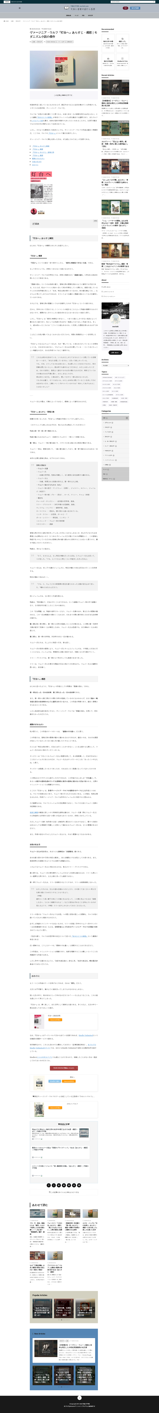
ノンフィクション (110, 460)
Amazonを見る (55, 1020)
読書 (12, 21)
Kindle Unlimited (51, 41)
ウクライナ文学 (108, 388)
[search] (153, 1)
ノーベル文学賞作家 (109, 395)
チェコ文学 (107, 391)
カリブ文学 (118, 388)
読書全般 (68, 15)
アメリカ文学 (119, 381)
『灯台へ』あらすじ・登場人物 (43, 152)
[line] (64, 1185)
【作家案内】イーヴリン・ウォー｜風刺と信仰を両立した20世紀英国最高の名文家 (115, 103)
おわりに (35, 165)
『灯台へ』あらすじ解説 (40, 146)
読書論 (107, 464)
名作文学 (90, 15)
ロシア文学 (107, 398)
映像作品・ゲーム (109, 478)
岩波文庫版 (34, 812)
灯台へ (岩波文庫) (54, 1016)
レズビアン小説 (37, 120)
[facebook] (49, 1185)
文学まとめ (109, 422)
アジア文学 (109, 432)
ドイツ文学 (116, 391)
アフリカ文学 (109, 455)
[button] (34, 1309)
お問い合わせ (106, 287)
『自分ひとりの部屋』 (44, 117)
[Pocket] (69, 1185)
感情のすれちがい (38, 158)
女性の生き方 (36, 161)
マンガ (76, 15)
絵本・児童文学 (114, 405)
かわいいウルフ (72, 1104)
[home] (79, 1398)
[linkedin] (79, 1185)
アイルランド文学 (108, 381)
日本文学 (77, 1210)
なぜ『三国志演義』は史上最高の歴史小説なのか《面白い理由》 (37, 1267)
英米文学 (18, 21)
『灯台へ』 (52, 133)
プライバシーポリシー (109, 296)
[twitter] (54, 1185)
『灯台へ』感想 (37, 155)
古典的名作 (70, 41)
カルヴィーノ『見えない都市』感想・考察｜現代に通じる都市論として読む (115, 144)
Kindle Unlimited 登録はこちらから (64, 1068)
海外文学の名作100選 (16, 1)
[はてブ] (59, 1185)
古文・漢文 (125, 398)
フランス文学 (120, 395)
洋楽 (83, 15)
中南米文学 (109, 450)
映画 (79, 1369)
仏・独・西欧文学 (39, 1366)
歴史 (105, 405)
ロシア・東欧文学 (110, 446)
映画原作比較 (124, 402)
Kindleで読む (54, 1081)
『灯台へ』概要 (37, 149)
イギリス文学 (61, 41)
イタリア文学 (117, 384)
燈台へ (72, 1077)
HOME (7, 21)
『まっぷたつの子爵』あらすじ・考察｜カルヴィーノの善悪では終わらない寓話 (41, 1377)
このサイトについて (108, 291)
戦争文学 (106, 402)
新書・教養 (115, 402)
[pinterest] (74, 1185)
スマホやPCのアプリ (44, 1057)
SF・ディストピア (120, 377)
